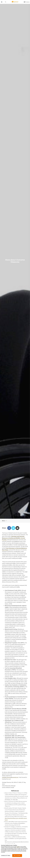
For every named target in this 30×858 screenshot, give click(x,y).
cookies (18, 846)
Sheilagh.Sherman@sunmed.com (10, 777)
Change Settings (5, 855)
